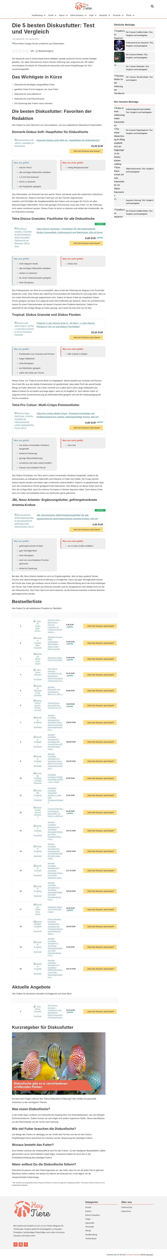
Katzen (88, 1211)
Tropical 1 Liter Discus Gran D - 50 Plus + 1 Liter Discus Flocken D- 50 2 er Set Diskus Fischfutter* (66, 325)
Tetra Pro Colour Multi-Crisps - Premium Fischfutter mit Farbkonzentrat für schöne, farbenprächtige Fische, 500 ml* (68, 415)
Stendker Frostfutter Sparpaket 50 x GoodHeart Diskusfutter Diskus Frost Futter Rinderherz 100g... (55, 870)
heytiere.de (20, 39)
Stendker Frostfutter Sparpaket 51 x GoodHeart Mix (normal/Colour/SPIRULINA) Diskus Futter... (55, 742)
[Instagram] (15, 1244)
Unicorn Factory (133, 1255)
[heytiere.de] (83, 6)
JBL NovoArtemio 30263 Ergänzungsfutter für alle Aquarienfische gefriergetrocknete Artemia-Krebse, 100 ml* (67, 517)
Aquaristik (89, 1223)
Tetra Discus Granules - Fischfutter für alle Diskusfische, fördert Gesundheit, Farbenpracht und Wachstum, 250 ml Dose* (70, 231)
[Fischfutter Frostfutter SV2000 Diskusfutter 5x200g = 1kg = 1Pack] (38, 778)
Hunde (88, 1207)
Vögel (87, 1219)
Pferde (88, 1231)
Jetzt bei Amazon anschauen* (86, 151)
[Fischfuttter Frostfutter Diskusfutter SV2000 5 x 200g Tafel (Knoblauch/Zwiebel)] (38, 795)
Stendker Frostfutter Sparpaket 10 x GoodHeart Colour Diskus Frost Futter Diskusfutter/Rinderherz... (55, 722)
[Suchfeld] (152, 6)
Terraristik (89, 1227)
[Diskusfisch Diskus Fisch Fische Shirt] (38, 659)
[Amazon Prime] (99, 238)
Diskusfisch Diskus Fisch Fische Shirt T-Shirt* (55, 909)
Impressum (126, 1211)
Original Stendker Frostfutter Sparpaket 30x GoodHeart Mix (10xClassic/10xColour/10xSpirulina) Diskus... (55, 926)
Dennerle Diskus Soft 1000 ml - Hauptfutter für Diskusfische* (68, 140)
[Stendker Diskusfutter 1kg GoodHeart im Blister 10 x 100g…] (38, 691)
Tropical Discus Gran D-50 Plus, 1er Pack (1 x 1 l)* (55, 705)
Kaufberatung (91, 1235)
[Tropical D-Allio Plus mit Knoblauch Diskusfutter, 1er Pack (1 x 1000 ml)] (38, 812)
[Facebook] (26, 1244)
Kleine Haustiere (92, 1215)
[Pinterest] (21, 1244)
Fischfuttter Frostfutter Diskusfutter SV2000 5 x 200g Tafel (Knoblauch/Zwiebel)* (55, 795)
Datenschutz (126, 1207)
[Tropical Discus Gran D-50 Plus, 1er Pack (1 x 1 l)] (38, 705)
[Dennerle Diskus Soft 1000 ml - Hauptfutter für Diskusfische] (24, 143)
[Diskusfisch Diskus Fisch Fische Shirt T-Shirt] (38, 909)
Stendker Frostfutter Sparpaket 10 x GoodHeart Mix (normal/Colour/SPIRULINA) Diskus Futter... (55, 851)
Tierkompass (90, 1238)
